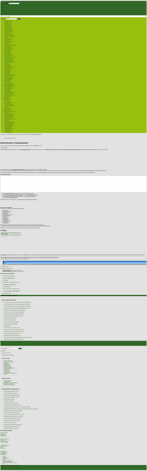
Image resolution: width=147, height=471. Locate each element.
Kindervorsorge (8, 131)
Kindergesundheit (8, 39)
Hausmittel (7, 33)
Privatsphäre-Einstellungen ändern (10, 462)
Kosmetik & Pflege (9, 104)
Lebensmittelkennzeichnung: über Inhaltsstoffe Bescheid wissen (17, 308)
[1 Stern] (2, 145)
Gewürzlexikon (8, 64)
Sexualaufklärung (8, 89)
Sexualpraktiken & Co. (9, 95)
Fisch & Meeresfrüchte (9, 61)
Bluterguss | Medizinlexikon (9, 278)
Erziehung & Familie (9, 123)
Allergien (7, 22)
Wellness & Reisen (7, 12)
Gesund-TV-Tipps (7, 366)
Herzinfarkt (82, 170)
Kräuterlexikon (8, 72)
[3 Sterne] (11, 145)
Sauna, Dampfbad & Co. (10, 114)
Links (4, 463)
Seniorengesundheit (9, 48)
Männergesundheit (9, 41)
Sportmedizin (7, 49)
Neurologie (7, 42)
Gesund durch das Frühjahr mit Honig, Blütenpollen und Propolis (17, 304)
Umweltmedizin (8, 51)
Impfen (6, 37)
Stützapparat (7, 50)
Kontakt (4, 456)
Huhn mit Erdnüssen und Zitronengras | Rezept (13, 416)
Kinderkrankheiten (9, 129)
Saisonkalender (8, 79)
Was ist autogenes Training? (9, 319)
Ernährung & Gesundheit (10, 57)
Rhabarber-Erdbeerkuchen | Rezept (11, 428)
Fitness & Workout (9, 102)
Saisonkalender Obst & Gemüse (10, 373)
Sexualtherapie (8, 96)
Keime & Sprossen (9, 68)
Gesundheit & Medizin (7, 6)
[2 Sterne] (6, 145)
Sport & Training (8, 108)
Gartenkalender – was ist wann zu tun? (12, 327)
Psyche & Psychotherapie (10, 44)
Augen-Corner (8, 25)
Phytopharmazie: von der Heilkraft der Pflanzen (13, 315)
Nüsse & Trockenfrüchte (10, 75)
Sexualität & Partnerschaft (8, 10)
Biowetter (6, 362)
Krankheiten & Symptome (9, 383)
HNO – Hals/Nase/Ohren (10, 36)
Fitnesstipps (7, 101)
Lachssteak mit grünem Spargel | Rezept (12, 404)
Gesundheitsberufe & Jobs (9, 367)
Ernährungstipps (8, 59)
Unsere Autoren (6, 458)
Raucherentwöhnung (9, 45)
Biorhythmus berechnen (9, 361)
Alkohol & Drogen (8, 21)
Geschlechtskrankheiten (10, 85)
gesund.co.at (3, 134)
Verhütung (7, 97)
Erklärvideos (6, 364)
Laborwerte (7, 40)
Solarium (7, 106)
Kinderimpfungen (8, 127)
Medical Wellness (8, 113)
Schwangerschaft (8, 132)
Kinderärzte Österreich (9, 125)
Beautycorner (8, 99)
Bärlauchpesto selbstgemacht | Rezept (12, 412)
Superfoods (7, 81)
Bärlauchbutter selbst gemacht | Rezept (12, 420)
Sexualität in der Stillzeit (10, 94)
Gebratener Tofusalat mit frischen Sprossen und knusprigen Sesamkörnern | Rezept (21, 408)
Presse (4, 459)
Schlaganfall (88, 170)
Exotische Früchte (8, 60)
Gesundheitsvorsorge (9, 31)
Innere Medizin (8, 38)
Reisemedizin (8, 46)
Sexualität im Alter (8, 93)
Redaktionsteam (5, 266)
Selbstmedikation (8, 47)
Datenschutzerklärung (7, 461)
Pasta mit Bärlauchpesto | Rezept (10, 393)
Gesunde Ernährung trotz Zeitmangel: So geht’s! (13, 331)
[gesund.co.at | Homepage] (3, 1)
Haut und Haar (3, 446)
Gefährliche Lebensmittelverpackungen (12, 335)
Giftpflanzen (7, 65)
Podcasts (5, 14)
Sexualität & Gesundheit (10, 92)
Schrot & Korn (8, 80)
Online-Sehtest (7, 370)
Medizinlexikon (9, 268)
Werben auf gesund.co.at (8, 460)
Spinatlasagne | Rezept (8, 400)
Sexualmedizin (8, 91)
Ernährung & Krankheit (9, 58)
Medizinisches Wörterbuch (9, 384)
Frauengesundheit (9, 29)
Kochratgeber (8, 69)
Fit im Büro (7, 100)
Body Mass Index (8, 28)
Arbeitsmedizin (8, 26)
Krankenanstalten (7, 368)
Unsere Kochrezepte (7, 8)
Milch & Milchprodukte (9, 74)
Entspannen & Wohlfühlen (10, 111)
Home (4, 5)
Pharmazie (7, 43)
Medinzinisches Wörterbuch (22, 134)
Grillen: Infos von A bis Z (10, 66)
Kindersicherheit (8, 130)
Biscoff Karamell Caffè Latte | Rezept (11, 397)
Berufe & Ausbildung (4, 438)
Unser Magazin (6, 9)
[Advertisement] (34, 159)
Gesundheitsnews (7, 365)
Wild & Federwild (8, 82)
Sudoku (5, 374)
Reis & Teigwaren (8, 78)
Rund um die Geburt (9, 124)
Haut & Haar (7, 103)
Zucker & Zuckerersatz (9, 83)
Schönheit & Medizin (9, 105)
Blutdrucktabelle (8, 27)
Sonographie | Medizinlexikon (9, 284)
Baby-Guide (7, 121)
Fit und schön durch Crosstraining (11, 323)
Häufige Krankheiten (9, 34)
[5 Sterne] (19, 145)
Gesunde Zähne (8, 30)
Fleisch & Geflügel (9, 62)
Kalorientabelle (7, 381)
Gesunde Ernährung (7, 7)
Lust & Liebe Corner (9, 88)
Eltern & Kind (5, 13)
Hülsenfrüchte (8, 67)
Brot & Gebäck (8, 56)
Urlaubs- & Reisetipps (9, 116)
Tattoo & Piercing (8, 109)
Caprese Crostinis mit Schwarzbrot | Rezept (13, 424)
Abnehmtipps (7, 53)
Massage (7, 112)
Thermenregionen (8, 115)
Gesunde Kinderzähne (9, 122)
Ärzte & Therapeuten (8, 360)
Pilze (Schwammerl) (9, 77)
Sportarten (7, 107)
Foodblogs (7, 63)
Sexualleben (7, 90)
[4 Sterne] (15, 145)
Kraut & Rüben (8, 71)
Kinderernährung (8, 126)
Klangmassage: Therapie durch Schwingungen (13, 339)
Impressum (5, 457)
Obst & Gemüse (8, 76)
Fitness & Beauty (6, 11)
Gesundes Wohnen (9, 32)
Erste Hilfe (2, 439)
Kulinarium (7, 73)
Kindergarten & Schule (9, 128)
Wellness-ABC (8, 117)
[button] (5, 261)
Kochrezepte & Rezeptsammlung (10, 382)
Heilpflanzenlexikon (9, 35)
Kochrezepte (7, 70)
